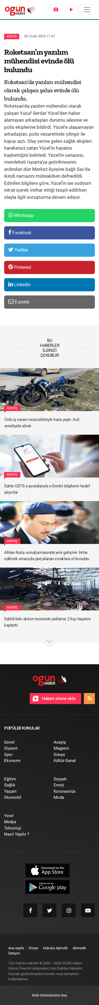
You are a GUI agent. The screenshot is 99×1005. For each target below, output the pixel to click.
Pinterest (22, 267)
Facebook (21, 232)
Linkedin (22, 284)
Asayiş (12, 36)
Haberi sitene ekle (58, 698)
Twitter (20, 250)
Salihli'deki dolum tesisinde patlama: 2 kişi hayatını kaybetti (47, 622)
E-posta (21, 302)
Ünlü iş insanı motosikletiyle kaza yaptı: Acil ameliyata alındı (41, 422)
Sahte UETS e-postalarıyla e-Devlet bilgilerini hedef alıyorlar (47, 489)
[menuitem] (56, 9)
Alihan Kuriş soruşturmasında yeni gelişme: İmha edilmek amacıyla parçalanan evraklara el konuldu (46, 555)
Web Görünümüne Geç (49, 995)
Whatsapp (23, 215)
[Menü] (87, 9)
